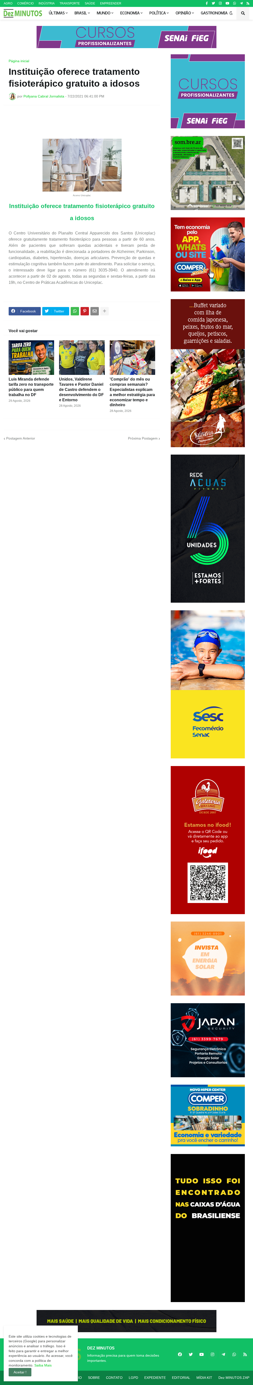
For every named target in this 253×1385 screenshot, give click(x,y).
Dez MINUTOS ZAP (233, 1378)
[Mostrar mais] (104, 311)
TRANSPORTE (70, 3)
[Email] (94, 311)
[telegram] (241, 3)
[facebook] (180, 1354)
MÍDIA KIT (204, 1378)
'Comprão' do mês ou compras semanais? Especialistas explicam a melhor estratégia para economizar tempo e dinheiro (132, 392)
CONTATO (114, 1378)
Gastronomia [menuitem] (214, 13)
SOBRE (94, 1378)
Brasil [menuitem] (81, 13)
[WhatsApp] (75, 311)
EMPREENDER (110, 3)
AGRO (8, 3)
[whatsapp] (234, 3)
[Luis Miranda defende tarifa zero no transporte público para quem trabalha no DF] (31, 357)
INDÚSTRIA (47, 3)
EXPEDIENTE (155, 1378)
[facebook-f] (207, 3)
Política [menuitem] (157, 13)
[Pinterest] (85, 311)
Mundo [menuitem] (103, 13)
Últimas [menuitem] (57, 13)
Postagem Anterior (20, 438)
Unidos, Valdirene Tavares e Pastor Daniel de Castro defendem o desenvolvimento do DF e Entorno (81, 389)
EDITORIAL (181, 1378)
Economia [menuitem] (130, 13)
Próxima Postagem (143, 438)
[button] (231, 13)
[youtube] (227, 3)
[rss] (248, 3)
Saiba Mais (42, 1365)
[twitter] (213, 3)
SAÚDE (90, 3)
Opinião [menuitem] (183, 13)
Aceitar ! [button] (20, 1372)
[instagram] (220, 3)
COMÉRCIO (25, 3)
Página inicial (19, 61)
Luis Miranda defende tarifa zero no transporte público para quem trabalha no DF (31, 387)
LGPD (133, 1378)
